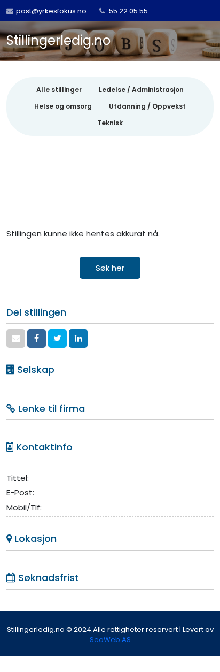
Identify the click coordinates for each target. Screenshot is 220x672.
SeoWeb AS (110, 640)
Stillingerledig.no (58, 40)
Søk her (110, 267)
